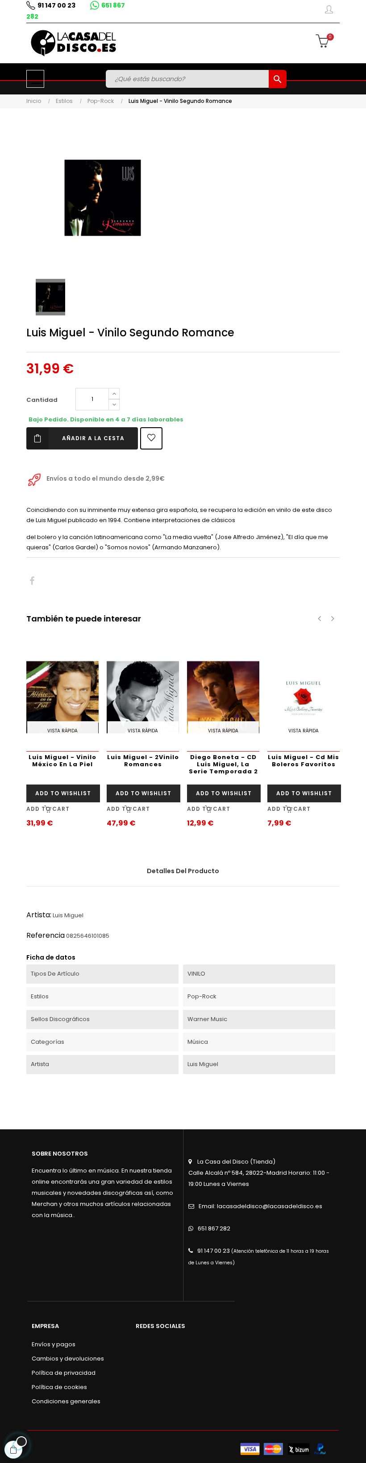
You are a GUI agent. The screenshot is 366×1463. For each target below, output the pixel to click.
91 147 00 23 (56, 5)
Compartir (31, 581)
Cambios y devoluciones (68, 1358)
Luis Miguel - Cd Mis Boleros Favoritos (303, 760)
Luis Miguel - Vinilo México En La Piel (62, 760)
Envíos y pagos (53, 1344)
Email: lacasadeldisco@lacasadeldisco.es (260, 1206)
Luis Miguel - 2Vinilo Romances (143, 760)
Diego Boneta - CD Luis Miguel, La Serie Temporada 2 (223, 764)
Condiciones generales (66, 1401)
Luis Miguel (68, 915)
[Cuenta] (329, 11)
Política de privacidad (64, 1373)
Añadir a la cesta (93, 438)
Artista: (38, 915)
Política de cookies (59, 1387)
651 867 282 (214, 1228)
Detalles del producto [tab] (183, 870)
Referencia (45, 935)
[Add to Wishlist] (151, 438)
